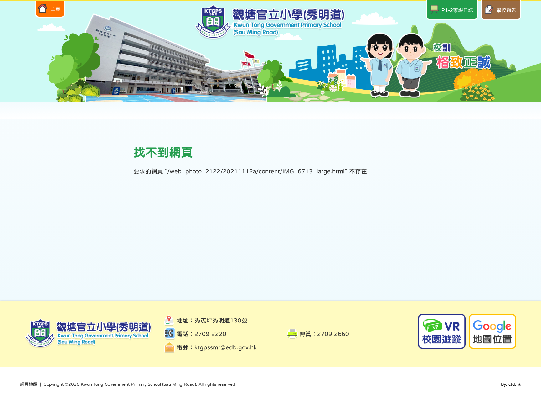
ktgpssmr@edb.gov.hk (225, 347)
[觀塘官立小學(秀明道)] (270, 38)
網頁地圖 (29, 384)
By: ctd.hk (511, 384)
